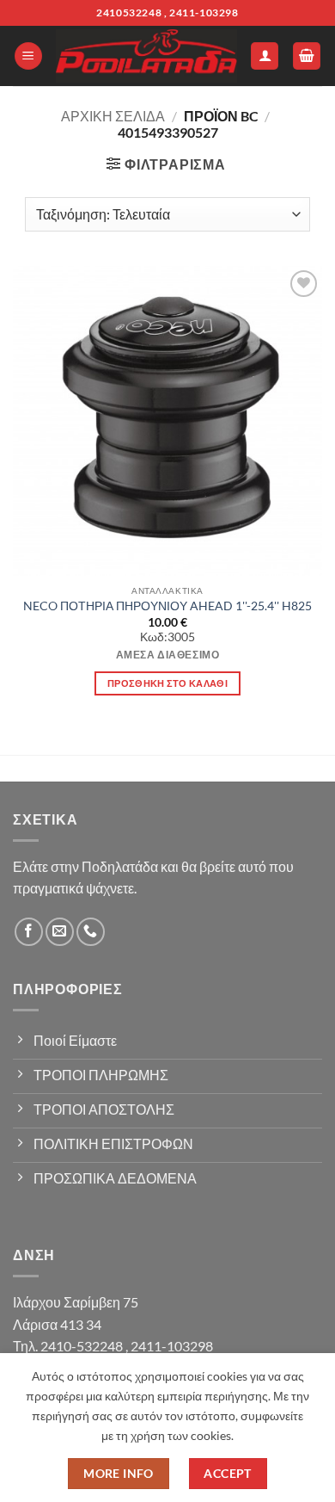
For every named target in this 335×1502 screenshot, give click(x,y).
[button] (28, 56)
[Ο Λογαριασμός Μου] (264, 56)
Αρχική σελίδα (113, 116)
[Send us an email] (60, 932)
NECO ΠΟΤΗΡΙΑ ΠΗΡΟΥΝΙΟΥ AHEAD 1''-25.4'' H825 (167, 606)
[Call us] (90, 932)
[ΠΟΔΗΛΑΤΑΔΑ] (146, 56)
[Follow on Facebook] (29, 932)
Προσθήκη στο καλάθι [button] (167, 683)
